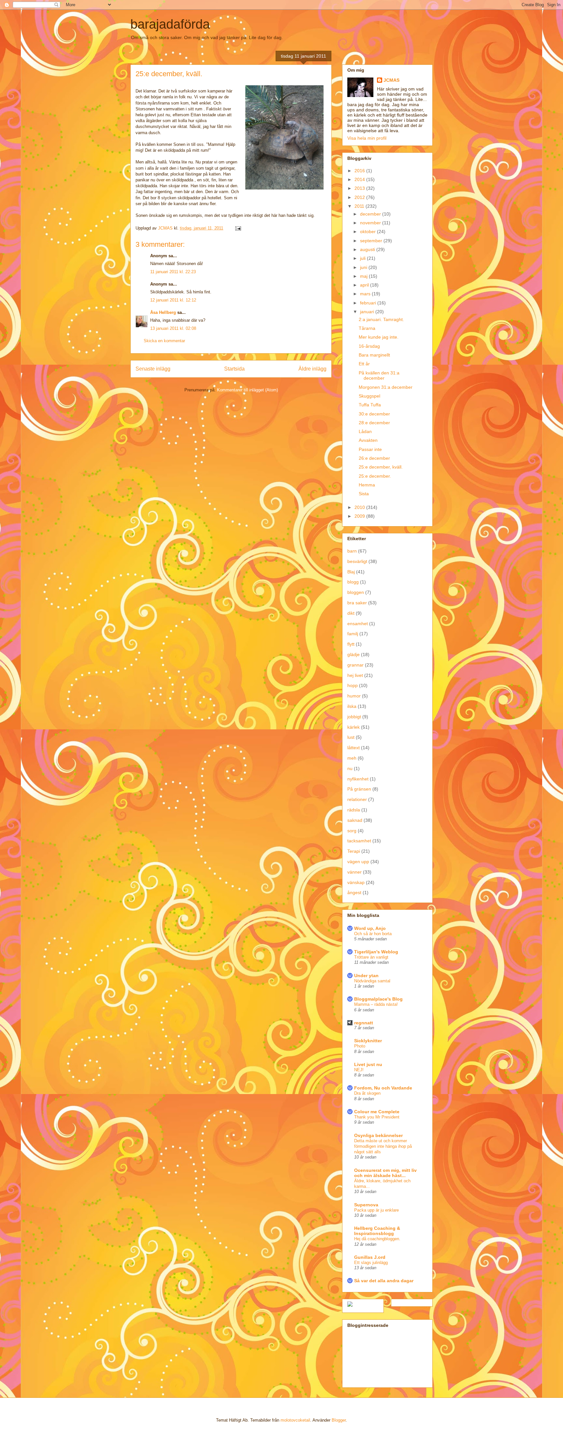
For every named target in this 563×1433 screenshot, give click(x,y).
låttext (353, 747)
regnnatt (363, 1022)
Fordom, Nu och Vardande (383, 1087)
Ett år (364, 363)
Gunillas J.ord (369, 1257)
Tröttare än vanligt (371, 957)
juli (363, 258)
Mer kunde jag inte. (378, 337)
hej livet (355, 675)
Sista (364, 493)
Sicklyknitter (368, 1040)
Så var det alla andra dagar (383, 1280)
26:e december (374, 458)
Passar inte (370, 449)
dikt (350, 613)
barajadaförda (170, 24)
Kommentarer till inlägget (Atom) (247, 389)
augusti (368, 249)
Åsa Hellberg (163, 312)
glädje (353, 654)
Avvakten (368, 440)
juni (364, 267)
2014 (360, 179)
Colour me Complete (376, 1111)
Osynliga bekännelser (378, 1135)
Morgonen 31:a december (385, 387)
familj (352, 633)
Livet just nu (368, 1064)
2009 (360, 516)
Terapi (353, 851)
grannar (355, 664)
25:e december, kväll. (381, 467)
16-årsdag (369, 346)
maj (364, 276)
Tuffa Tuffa (370, 404)
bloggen (355, 592)
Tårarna (367, 328)
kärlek (353, 727)
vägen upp (358, 861)
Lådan (365, 431)
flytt (350, 644)
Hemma (367, 484)
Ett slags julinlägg (371, 1262)
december (371, 214)
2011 (360, 206)
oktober (368, 231)
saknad (354, 820)
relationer (357, 799)
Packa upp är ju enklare (376, 1210)
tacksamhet (359, 840)
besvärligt (357, 561)
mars (366, 293)
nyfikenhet (357, 778)
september (371, 240)
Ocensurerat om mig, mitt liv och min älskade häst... (385, 1173)
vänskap (356, 882)
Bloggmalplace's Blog (378, 999)
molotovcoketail (295, 1420)
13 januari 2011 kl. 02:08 (173, 328)
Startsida (234, 369)
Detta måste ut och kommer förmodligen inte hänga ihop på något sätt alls (383, 1146)
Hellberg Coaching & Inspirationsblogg (377, 1231)
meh (351, 758)
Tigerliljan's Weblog (376, 951)
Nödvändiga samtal (372, 980)
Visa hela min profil (366, 138)
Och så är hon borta (373, 933)
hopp (352, 685)
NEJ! (359, 1069)
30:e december (374, 413)
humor (354, 695)
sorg (351, 830)
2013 (360, 188)
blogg (353, 581)
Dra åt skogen (367, 1093)
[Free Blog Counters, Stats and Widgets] (350, 1305)
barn (352, 551)
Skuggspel (369, 396)
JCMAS (391, 80)
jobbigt (354, 716)
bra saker (357, 602)
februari (368, 302)
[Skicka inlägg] (237, 228)
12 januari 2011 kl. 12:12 (173, 300)
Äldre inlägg (312, 369)
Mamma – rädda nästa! (376, 1004)
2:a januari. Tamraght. (381, 319)
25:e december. (375, 476)
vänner (354, 872)
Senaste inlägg (153, 369)
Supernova (366, 1204)
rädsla (353, 809)
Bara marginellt (374, 355)
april (365, 285)
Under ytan (366, 975)
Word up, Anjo (370, 928)
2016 (360, 170)
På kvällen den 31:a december (379, 375)
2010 (360, 507)
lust (350, 737)
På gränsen (359, 789)
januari (367, 311)
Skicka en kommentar (164, 340)
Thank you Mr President (376, 1117)
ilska (351, 706)
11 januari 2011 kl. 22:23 (173, 271)
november (371, 222)
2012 (360, 197)
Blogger (339, 1420)
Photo (359, 1046)
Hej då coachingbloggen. (377, 1238)
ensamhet (357, 623)
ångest (354, 892)
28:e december (374, 422)
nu (350, 768)
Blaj (351, 571)
